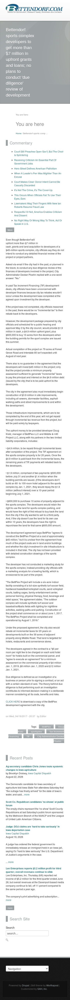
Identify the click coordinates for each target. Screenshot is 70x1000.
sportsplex (36, 731)
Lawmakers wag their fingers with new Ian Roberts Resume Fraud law (37, 205)
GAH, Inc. (42, 988)
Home (18, 133)
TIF (28, 736)
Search (10, 927)
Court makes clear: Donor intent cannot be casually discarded (37, 183)
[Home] (34, 8)
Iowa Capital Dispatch (39, 773)
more (27, 794)
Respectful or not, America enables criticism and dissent (38, 213)
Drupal (25, 985)
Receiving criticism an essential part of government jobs (35, 161)
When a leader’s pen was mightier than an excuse (37, 175)
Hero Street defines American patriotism (35, 168)
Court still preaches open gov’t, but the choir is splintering (38, 153)
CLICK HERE (13, 701)
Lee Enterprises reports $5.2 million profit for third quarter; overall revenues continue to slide (33, 870)
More (10, 229)
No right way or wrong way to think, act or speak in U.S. (38, 222)
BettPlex (46, 726)
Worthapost (52, 985)
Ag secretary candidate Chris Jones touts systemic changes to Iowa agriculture (34, 768)
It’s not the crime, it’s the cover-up (33, 190)
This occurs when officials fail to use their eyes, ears (37, 196)
